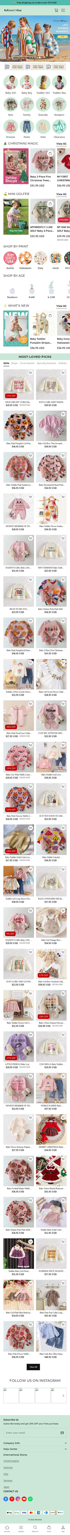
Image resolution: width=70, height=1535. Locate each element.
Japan (6, 1486)
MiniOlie (38, 1519)
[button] (63, 10)
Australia (8, 1467)
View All (61, 143)
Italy (6, 1473)
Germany (8, 1480)
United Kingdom (11, 1460)
